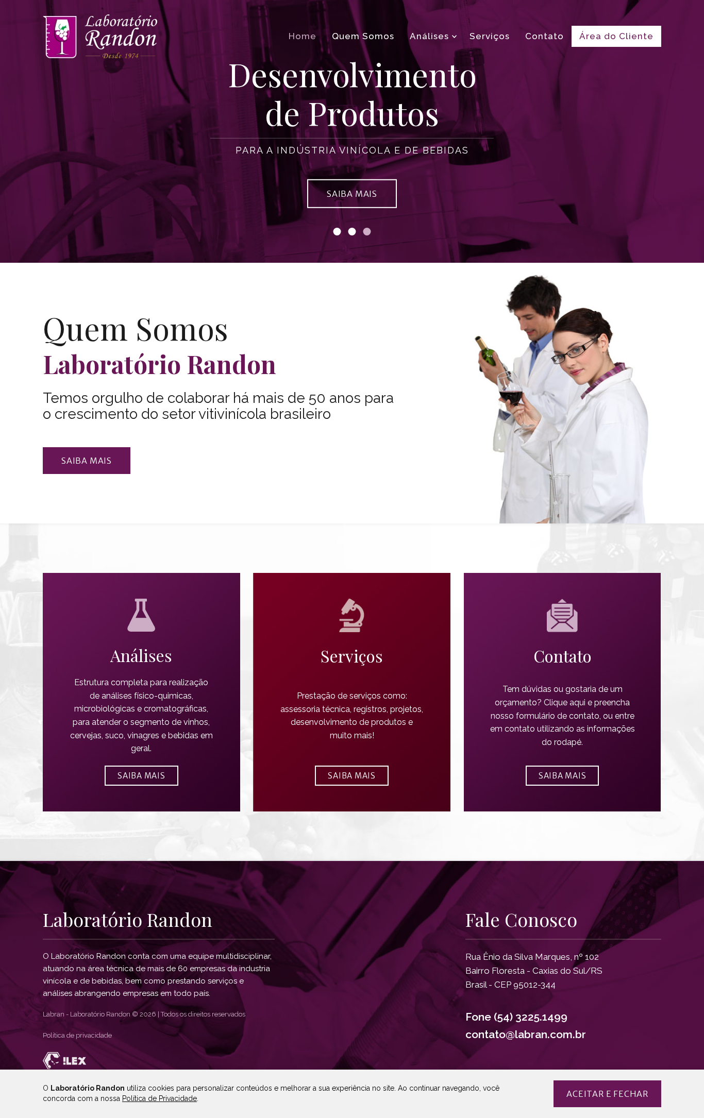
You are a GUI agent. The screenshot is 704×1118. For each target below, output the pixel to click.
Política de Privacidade (159, 1098)
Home (302, 36)
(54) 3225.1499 (530, 1016)
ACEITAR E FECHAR (607, 1094)
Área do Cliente (616, 36)
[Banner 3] (367, 231)
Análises (429, 36)
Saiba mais (86, 460)
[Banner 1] (337, 231)
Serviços (490, 36)
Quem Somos (363, 36)
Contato (544, 36)
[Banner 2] (352, 231)
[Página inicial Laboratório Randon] (100, 36)
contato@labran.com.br (525, 1034)
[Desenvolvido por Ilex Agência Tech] (352, 1060)
